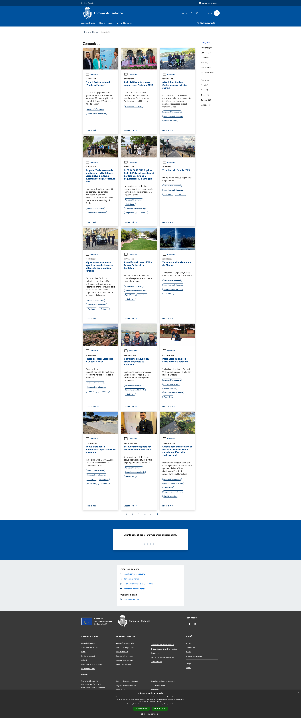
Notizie (188, 643)
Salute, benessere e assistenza (163, 657)
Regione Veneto (87, 3)
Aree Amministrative (89, 647)
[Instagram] (196, 13)
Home (86, 32)
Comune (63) (206, 52)
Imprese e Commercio (124, 656)
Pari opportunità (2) (207, 74)
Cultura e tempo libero (125, 647)
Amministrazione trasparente (162, 681)
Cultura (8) (205, 57)
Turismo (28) (206, 100)
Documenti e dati (88, 668)
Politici (84, 660)
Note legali (155, 689)
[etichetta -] (153, 543)
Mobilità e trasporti (123, 664)
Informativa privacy (158, 685)
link (173, 704)
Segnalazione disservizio (126, 685)
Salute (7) (205, 80)
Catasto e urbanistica (124, 660)
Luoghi (188, 663)
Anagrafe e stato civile (125, 643)
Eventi (188, 667)
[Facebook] (190, 13)
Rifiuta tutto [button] (160, 709)
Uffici (83, 651)
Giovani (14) (205, 67)
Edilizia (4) (205, 62)
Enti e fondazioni (88, 656)
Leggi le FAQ (121, 689)
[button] (150, 714)
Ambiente (155, 653)
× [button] (298, 692)
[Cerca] (217, 13)
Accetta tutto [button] (141, 709)
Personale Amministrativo (91, 664)
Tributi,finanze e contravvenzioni (164, 648)
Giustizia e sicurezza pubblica (162, 644)
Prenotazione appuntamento (127, 681)
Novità (95, 32)
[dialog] (150, 704)
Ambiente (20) (206, 47)
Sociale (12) (205, 85)
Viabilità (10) (206, 105)
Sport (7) (204, 90)
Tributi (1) (205, 95)
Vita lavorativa (122, 651)
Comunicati (94, 74)
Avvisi (188, 651)
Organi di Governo (88, 643)
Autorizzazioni (156, 661)
